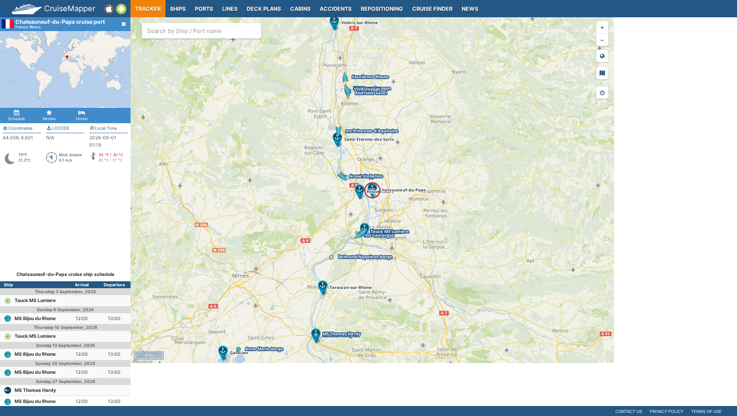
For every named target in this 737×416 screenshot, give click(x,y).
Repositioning (382, 8)
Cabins (300, 8)
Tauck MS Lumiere (35, 300)
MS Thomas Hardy (35, 390)
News (470, 8)
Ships (178, 8)
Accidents (336, 8)
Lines (230, 8)
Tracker (148, 8)
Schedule (16, 118)
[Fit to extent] (602, 56)
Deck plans (264, 8)
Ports (204, 8)
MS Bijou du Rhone (35, 318)
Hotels (82, 118)
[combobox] (201, 30)
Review (49, 118)
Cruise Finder (432, 8)
